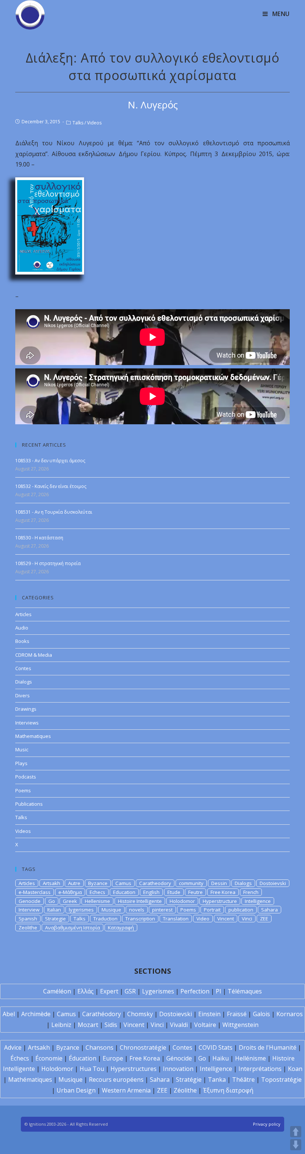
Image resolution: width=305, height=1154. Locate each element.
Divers (22, 695)
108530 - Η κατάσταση (39, 538)
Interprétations (260, 1069)
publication (240, 909)
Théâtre (243, 1079)
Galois (261, 1014)
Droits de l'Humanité (267, 1047)
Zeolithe (28, 927)
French (251, 892)
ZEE (264, 918)
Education (124, 892)
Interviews (27, 722)
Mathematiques (33, 736)
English (151, 892)
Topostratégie (281, 1079)
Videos (94, 123)
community (191, 883)
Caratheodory (155, 883)
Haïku (220, 1058)
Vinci (247, 918)
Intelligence (258, 901)
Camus (123, 883)
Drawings (25, 709)
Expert (109, 991)
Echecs (97, 892)
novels (136, 909)
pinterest (162, 909)
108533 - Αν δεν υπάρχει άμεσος (50, 460)
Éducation (82, 1058)
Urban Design (76, 1090)
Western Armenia (126, 1090)
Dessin (219, 883)
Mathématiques (30, 1079)
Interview (29, 909)
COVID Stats (215, 1047)
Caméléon (57, 991)
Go (51, 901)
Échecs (19, 1058)
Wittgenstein (240, 1025)
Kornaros (289, 1014)
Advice (13, 1047)
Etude (173, 892)
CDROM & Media (33, 654)
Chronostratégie (143, 1047)
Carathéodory (101, 1014)
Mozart (88, 1025)
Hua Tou (92, 1069)
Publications (29, 803)
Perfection (194, 991)
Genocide (30, 901)
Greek (70, 901)
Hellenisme (97, 901)
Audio (21, 627)
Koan (295, 1069)
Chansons (99, 1047)
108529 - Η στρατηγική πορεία (48, 563)
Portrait (212, 909)
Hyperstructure (220, 901)
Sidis (111, 1025)
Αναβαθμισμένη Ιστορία (72, 927)
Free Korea (223, 892)
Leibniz (61, 1025)
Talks (78, 123)
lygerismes (81, 909)
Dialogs (23, 681)
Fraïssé (237, 1014)
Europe (113, 1058)
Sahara (269, 909)
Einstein (209, 1014)
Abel (9, 1014)
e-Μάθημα (70, 892)
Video (202, 918)
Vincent (225, 918)
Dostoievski (273, 883)
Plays (21, 763)
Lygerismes (158, 991)
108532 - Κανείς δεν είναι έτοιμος (50, 486)
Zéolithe (185, 1090)
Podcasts (25, 776)
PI (218, 991)
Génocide (179, 1058)
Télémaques (245, 991)
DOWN (295, 1144)
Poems (23, 790)
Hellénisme (250, 1058)
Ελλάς (85, 991)
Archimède (36, 1014)
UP (295, 1131)
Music (21, 749)
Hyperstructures (133, 1069)
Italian (54, 909)
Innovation (178, 1069)
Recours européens (116, 1079)
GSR (130, 991)
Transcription (140, 918)
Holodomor (182, 901)
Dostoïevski (175, 1014)
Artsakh (51, 883)
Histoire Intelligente (140, 901)
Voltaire (205, 1025)
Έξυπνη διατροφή (228, 1090)
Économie (48, 1058)
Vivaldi (179, 1025)
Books (22, 641)
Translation (176, 918)
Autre (74, 883)
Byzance (97, 883)
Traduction (105, 918)
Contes (23, 668)
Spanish (28, 918)
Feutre (195, 892)
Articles (23, 614)
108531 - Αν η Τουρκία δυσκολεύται (53, 512)
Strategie (55, 918)
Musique (111, 909)
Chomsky (140, 1014)
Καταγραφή (121, 927)
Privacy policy (266, 1124)
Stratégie (189, 1079)
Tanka (217, 1079)
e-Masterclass (35, 892)
